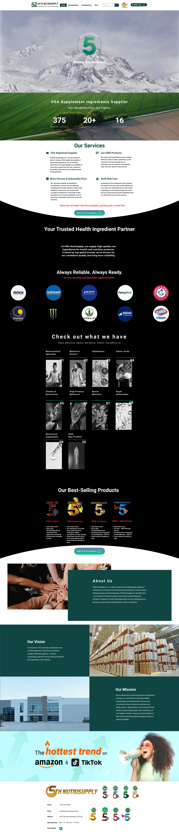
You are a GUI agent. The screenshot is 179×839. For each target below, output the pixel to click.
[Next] (169, 756)
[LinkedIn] (60, 828)
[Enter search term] (117, 5)
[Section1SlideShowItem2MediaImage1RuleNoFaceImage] (89, 776)
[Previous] (10, 756)
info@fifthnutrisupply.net (68, 811)
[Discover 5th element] (125, 5)
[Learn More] (78, 416)
